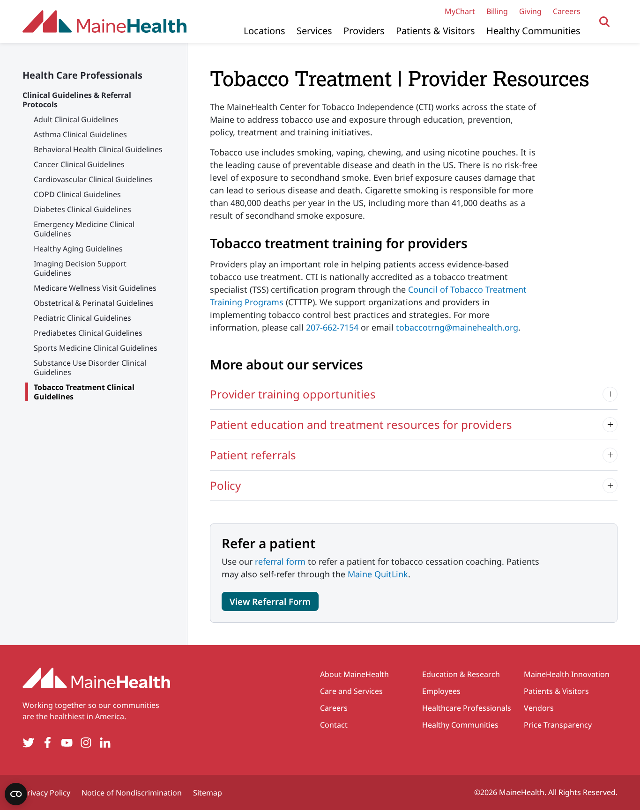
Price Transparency (558, 725)
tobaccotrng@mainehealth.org (457, 327)
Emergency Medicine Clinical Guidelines (84, 229)
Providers (364, 30)
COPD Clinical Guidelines (77, 194)
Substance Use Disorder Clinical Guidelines (90, 367)
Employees (441, 691)
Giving (530, 11)
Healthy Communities (533, 30)
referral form (280, 561)
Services (314, 30)
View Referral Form (270, 601)
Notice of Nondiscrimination (132, 793)
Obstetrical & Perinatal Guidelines (94, 303)
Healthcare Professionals (466, 708)
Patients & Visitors (435, 30)
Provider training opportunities (293, 394)
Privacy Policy (46, 793)
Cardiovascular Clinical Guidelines (93, 179)
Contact (334, 725)
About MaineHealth (354, 674)
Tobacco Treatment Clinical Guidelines (84, 392)
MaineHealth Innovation (567, 674)
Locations (264, 30)
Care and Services (351, 691)
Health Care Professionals (82, 75)
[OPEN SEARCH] (605, 22)
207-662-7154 (332, 327)
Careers (566, 11)
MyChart (460, 11)
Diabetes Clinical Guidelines (82, 209)
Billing (497, 11)
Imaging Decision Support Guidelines (80, 268)
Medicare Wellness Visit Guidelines (95, 288)
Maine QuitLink (378, 574)
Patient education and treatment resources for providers (361, 424)
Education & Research (461, 674)
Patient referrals (253, 455)
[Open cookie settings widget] (16, 794)
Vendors (539, 708)
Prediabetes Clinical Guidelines (88, 333)
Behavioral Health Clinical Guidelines (98, 149)
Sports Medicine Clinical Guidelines (95, 348)
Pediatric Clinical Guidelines (82, 318)
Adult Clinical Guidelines (76, 119)
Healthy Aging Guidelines (78, 248)
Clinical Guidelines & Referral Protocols (76, 100)
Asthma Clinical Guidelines (80, 134)
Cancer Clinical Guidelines (79, 164)
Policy (225, 485)
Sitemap (207, 793)
